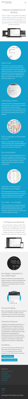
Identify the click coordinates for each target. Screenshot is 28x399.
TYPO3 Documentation (7, 371)
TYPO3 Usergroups (6, 376)
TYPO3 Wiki (4, 380)
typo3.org (3, 351)
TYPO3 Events (4, 378)
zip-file (23, 155)
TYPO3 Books (4, 373)
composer (5, 157)
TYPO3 (10, 395)
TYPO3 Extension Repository (9, 360)
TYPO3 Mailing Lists (6, 375)
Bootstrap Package (18, 395)
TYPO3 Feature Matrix (7, 356)
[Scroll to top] (23, 394)
